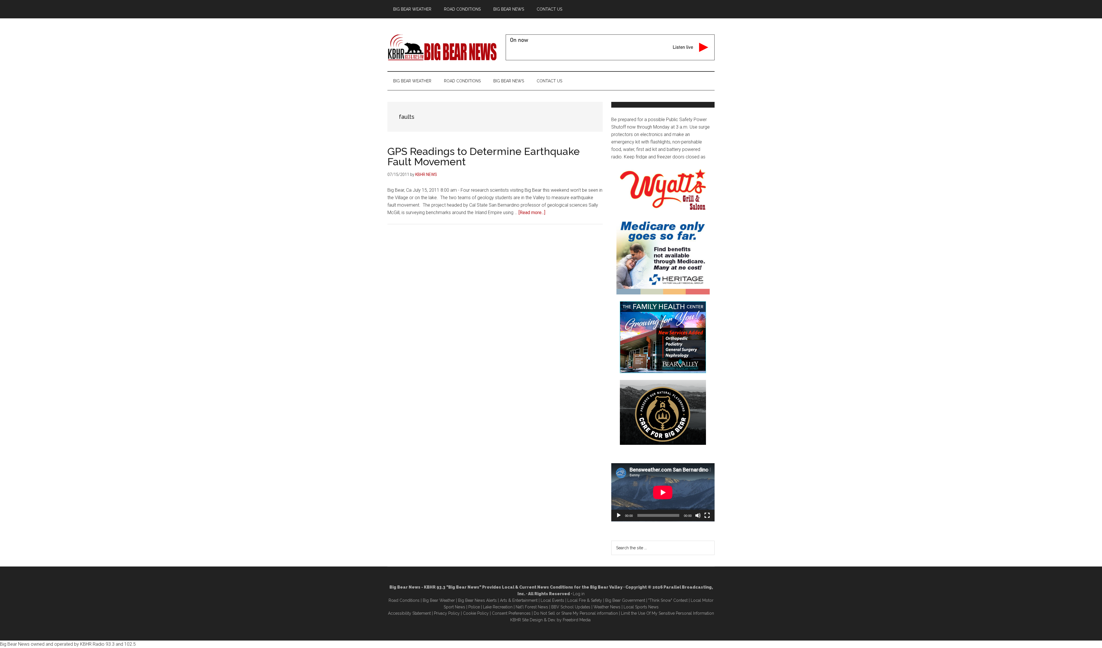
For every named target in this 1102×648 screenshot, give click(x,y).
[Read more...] (532, 212)
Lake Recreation (498, 607)
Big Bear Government (625, 600)
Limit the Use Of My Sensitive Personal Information (667, 613)
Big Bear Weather (439, 600)
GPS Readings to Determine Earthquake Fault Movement (483, 156)
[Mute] (698, 515)
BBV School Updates (570, 607)
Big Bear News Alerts (477, 600)
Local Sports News (641, 607)
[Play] (619, 515)
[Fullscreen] (707, 515)
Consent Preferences (511, 613)
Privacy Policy (447, 613)
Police (474, 607)
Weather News (606, 607)
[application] (663, 492)
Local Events (552, 600)
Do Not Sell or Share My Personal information (576, 613)
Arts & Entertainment (519, 600)
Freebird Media (577, 620)
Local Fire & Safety (584, 600)
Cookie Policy (476, 613)
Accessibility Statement (409, 613)
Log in (579, 593)
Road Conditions (404, 600)
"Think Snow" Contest (668, 600)
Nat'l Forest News (532, 607)
